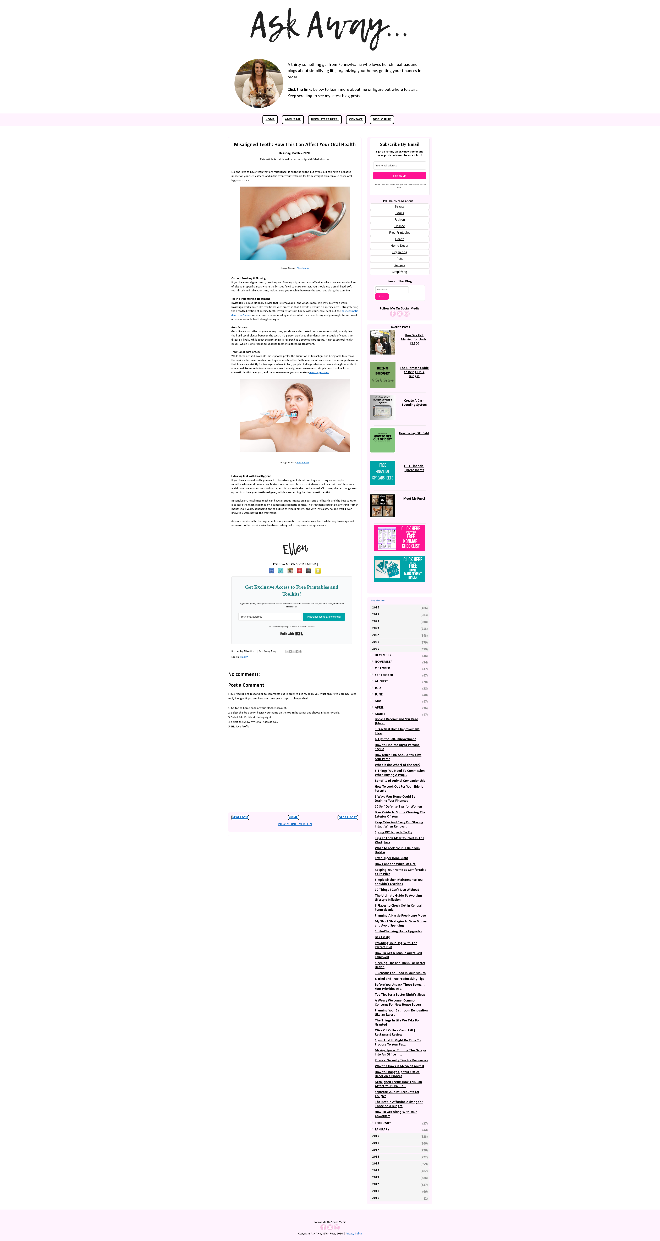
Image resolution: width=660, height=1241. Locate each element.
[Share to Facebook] (297, 651)
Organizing (399, 252)
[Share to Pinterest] (300, 651)
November (384, 662)
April (379, 707)
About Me (293, 119)
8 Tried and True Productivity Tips (399, 979)
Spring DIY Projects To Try (393, 832)
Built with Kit (291, 634)
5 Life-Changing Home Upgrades (398, 931)
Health (244, 657)
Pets (400, 259)
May (378, 701)
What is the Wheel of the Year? (397, 765)
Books (399, 213)
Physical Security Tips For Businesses (401, 1060)
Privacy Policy (354, 1233)
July (378, 688)
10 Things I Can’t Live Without (397, 890)
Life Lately (382, 937)
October (382, 668)
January (382, 1129)
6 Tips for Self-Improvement (395, 739)
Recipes (399, 265)
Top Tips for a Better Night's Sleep (400, 995)
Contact (356, 119)
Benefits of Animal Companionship (400, 781)
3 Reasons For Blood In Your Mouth (400, 973)
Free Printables (399, 233)
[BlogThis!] (290, 651)
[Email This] (287, 651)
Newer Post (240, 817)
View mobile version (295, 824)
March (381, 714)
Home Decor (400, 246)
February (383, 1123)
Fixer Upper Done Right (391, 858)
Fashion (399, 219)
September (384, 675)
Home (270, 119)
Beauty (399, 206)
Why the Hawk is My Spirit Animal (399, 1066)
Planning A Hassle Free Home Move (400, 915)
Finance (399, 226)
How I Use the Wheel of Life (395, 864)
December (383, 655)
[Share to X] (293, 651)
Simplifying (399, 272)
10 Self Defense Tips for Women (398, 806)
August (381, 681)
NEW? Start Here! (325, 119)
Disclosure (382, 119)
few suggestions (319, 372)
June (379, 694)
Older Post (348, 817)
